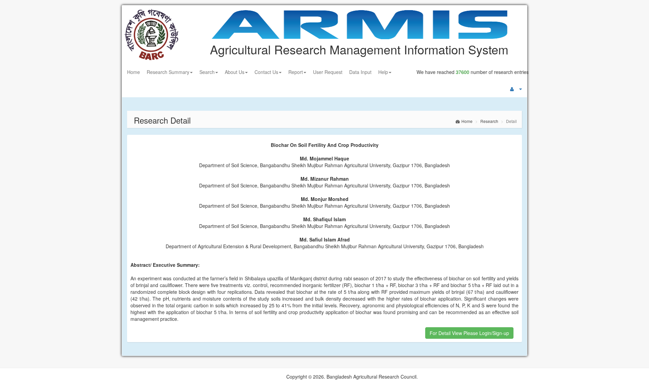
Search (207, 72)
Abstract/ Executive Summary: (165, 264)
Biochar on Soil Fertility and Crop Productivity (325, 145)
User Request (327, 72)
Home (133, 72)
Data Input (360, 72)
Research (489, 121)
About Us (234, 72)
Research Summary (168, 72)
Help (383, 72)
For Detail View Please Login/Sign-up (469, 333)
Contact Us (266, 72)
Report (295, 72)
